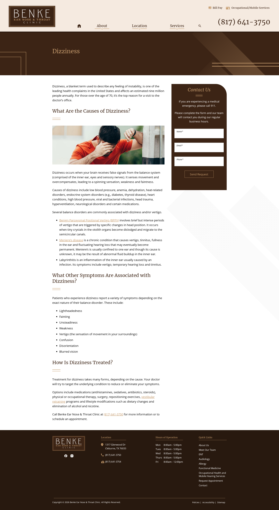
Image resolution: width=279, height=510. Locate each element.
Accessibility (208, 502)
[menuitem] (79, 26)
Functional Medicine (210, 468)
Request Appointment (211, 480)
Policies (196, 502)
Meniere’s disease (71, 240)
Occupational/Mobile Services (250, 7)
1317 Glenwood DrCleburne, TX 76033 (115, 446)
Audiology (204, 459)
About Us (204, 445)
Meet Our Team (207, 449)
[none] (102, 26)
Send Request (199, 174)
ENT (201, 454)
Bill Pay (217, 7)
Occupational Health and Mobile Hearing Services (212, 474)
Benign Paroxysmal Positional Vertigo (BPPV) (89, 220)
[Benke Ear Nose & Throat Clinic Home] (32, 16)
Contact (203, 485)
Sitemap (221, 502)
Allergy (202, 463)
